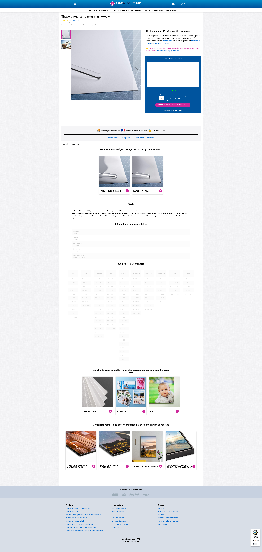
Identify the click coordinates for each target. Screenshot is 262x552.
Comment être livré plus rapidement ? (120, 138)
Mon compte (162, 524)
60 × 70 (122, 344)
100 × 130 (98, 332)
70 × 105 (73, 305)
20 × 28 (122, 286)
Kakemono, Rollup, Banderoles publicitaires (81, 527)
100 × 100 (111, 328)
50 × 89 (122, 340)
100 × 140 (98, 336)
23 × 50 (122, 302)
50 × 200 (161, 294)
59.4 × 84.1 (187, 290)
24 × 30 (98, 282)
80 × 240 (148, 302)
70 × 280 (161, 302)
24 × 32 (84, 279)
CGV (113, 514)
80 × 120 (73, 309)
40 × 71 (173, 279)
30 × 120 (161, 286)
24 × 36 (72, 282)
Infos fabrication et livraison (168, 518)
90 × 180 (135, 309)
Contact (161, 508)
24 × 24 (110, 286)
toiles (113, 10)
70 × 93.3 (85, 298)
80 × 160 (135, 305)
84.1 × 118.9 (188, 294)
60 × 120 (135, 298)
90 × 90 (110, 325)
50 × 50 (110, 309)
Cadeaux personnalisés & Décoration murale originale (84, 531)
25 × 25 (110, 290)
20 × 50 (122, 294)
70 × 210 (148, 298)
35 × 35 (110, 302)
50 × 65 (98, 302)
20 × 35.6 (123, 290)
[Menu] (258, 530)
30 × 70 (122, 313)
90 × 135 (73, 313)
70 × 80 (122, 355)
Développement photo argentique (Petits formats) (84, 514)
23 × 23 (110, 282)
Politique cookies (118, 518)
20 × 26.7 (123, 279)
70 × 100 (98, 325)
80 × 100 (98, 328)
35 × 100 (123, 325)
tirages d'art (104, 10)
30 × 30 (110, 294)
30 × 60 (135, 286)
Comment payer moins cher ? (145, 138)
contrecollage (137, 10)
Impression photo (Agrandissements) (79, 508)
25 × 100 (161, 282)
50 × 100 (135, 294)
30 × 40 (84, 282)
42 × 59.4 (187, 286)
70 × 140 (135, 302)
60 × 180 (148, 294)
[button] (137, 69)
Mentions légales (118, 511)
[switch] (255, 544)
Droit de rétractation (119, 521)
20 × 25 (98, 279)
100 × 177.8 (174, 294)
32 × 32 (110, 298)
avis (76, 20)
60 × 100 (123, 348)
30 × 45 (72, 286)
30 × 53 (122, 309)
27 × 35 (122, 305)
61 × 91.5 (73, 302)
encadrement (123, 10)
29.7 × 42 (187, 282)
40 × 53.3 (85, 286)
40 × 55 (122, 328)
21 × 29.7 (187, 279)
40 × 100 (123, 332)
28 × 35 (98, 286)
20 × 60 (147, 279)
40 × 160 (161, 290)
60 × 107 (98, 313)
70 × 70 (110, 317)
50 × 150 (148, 290)
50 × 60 (98, 298)
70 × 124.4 (174, 282)
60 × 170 (123, 351)
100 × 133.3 (86, 305)
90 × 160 (173, 290)
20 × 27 (122, 282)
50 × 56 (122, 336)
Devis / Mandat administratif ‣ (173, 110)
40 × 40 (110, 305)
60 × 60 (110, 313)
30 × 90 (147, 282)
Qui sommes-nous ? (119, 508)
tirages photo (91, 10)
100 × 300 (148, 309)
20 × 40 (135, 279)
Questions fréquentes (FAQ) (168, 511)
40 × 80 (135, 290)
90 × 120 (85, 302)
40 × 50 (98, 294)
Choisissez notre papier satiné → (169, 51)
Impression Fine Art (72, 511)
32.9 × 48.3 (123, 321)
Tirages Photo (167, 41)
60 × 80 (84, 294)
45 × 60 (84, 290)
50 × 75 (72, 294)
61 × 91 (98, 317)
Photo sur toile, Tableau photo (76, 518)
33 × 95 (98, 290)
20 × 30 (72, 279)
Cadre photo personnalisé (75, 521)
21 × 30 (122, 298)
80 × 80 (110, 321)
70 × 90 (98, 321)
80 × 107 (123, 359)
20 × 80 (160, 279)
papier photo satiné (162, 43)
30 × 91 (122, 317)
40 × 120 (148, 286)
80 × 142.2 (174, 286)
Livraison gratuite (91, 25)
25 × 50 (135, 282)
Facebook (115, 527)
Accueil (65, 144)
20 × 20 (110, 279)
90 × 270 (148, 305)
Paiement (161, 514)
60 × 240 (161, 298)
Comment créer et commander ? (169, 521)
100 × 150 (73, 317)
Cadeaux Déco (170, 10)
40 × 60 (72, 290)
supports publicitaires (154, 10)
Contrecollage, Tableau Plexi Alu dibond (79, 524)
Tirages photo (75, 144)
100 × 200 (136, 313)
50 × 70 (98, 309)
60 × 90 (72, 298)
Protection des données (120, 524)
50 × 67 (98, 305)
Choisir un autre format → (173, 58)
